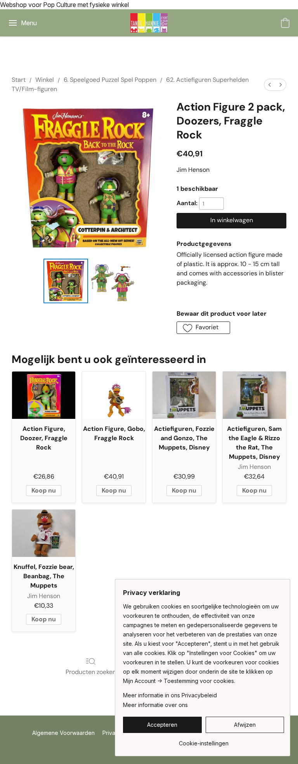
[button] (149, 23)
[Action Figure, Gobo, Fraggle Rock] (114, 395)
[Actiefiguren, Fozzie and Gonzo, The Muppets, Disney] (184, 395)
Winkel (44, 80)
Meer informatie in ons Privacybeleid (170, 695)
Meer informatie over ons (155, 705)
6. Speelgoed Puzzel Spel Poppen (110, 80)
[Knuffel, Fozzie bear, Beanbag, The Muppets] (43, 533)
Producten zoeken (91, 672)
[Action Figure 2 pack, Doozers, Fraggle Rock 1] (113, 281)
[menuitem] (269, 84)
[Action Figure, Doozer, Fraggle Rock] (43, 395)
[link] (203, 740)
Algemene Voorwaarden (63, 732)
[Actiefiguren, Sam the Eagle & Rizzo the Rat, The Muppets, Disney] (254, 395)
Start (19, 80)
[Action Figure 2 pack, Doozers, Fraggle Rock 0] (65, 281)
